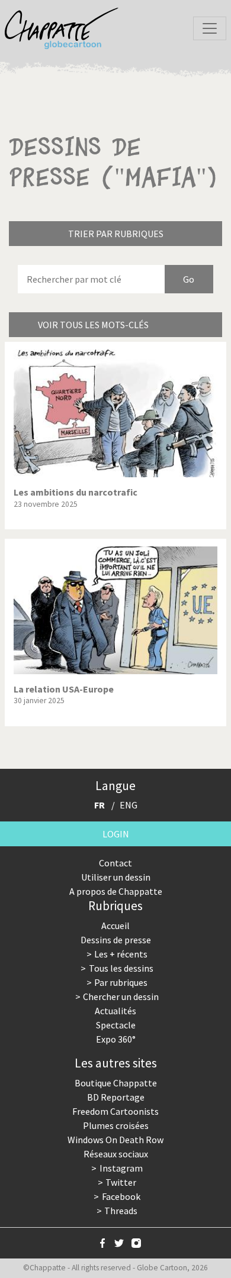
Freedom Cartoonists (115, 1111)
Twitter (120, 1182)
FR (99, 805)
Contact (115, 863)
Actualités (115, 1011)
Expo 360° (116, 1039)
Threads (120, 1210)
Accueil (115, 925)
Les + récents (120, 954)
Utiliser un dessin (115, 877)
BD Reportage (116, 1097)
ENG (128, 805)
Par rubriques (120, 982)
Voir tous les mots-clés (93, 325)
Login (115, 834)
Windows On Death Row (115, 1140)
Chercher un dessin (121, 996)
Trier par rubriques (115, 234)
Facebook (121, 1196)
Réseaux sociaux (116, 1154)
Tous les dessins (121, 968)
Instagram (121, 1168)
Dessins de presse (116, 940)
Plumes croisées (116, 1125)
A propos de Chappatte (115, 891)
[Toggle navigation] (209, 28)
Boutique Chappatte (116, 1083)
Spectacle (116, 1025)
